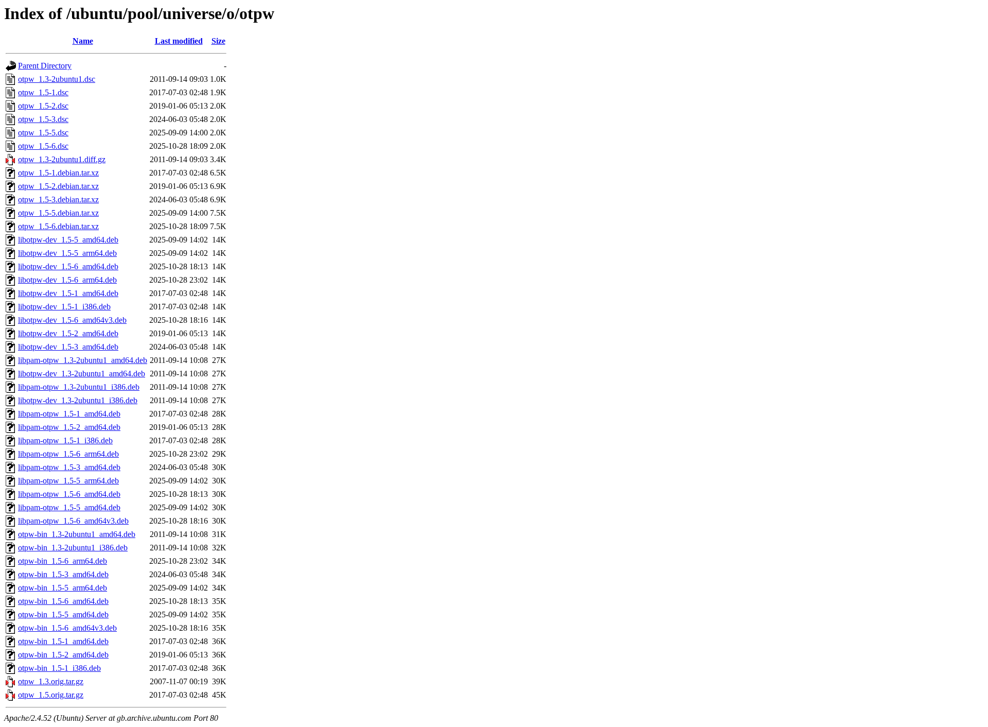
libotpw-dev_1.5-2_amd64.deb (68, 333)
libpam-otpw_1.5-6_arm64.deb (68, 453)
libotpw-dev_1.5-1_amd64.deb (68, 293)
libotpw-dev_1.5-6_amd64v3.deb (72, 320)
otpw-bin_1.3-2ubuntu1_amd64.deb (76, 534)
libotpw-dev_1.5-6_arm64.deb (67, 279)
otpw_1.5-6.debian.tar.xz (58, 226)
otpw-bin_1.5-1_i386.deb (59, 668)
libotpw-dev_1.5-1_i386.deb (64, 306)
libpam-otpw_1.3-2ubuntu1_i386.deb (78, 387)
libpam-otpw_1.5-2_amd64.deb (69, 427)
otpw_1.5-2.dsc (43, 105)
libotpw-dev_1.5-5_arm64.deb (67, 253)
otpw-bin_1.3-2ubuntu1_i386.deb (73, 547)
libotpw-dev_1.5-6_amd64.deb (68, 266)
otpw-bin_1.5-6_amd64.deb (63, 601)
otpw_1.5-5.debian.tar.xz (58, 213)
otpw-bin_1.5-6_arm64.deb (62, 561)
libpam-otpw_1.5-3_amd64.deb (69, 467)
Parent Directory (45, 65)
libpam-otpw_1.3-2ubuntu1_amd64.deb (82, 360)
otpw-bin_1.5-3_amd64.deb (63, 574)
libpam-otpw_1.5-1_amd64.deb (69, 413)
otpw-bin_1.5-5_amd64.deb (63, 614)
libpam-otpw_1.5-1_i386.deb (65, 440)
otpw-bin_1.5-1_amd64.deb (63, 641)
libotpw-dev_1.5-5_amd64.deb (68, 239)
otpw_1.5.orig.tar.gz (50, 694)
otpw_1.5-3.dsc (43, 119)
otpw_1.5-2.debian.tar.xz (58, 186)
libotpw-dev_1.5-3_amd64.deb (68, 346)
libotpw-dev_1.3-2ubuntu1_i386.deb (77, 400)
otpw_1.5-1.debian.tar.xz (58, 172)
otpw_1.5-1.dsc (43, 92)
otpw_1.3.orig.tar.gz (50, 681)
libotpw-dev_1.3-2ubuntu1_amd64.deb (81, 373)
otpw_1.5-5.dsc (43, 132)
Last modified (179, 41)
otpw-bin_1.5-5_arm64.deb (62, 587)
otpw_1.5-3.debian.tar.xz (58, 199)
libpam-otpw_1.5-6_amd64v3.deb (73, 520)
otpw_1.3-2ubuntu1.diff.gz (61, 159)
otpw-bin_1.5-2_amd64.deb (63, 654)
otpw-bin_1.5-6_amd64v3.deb (67, 628)
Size (218, 41)
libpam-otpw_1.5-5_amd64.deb (69, 507)
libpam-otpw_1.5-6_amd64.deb (69, 494)
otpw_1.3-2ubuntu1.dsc (56, 79)
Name (83, 41)
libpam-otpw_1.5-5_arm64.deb (68, 480)
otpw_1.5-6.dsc (43, 146)
